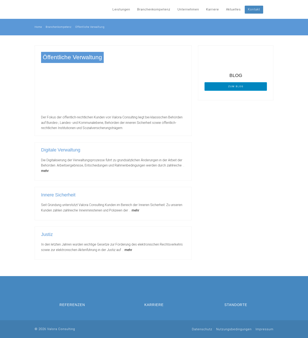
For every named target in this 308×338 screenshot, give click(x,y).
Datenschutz (202, 329)
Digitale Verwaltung (60, 149)
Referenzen (72, 305)
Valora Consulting (51, 9)
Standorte (235, 305)
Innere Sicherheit (58, 194)
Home (38, 27)
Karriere (212, 9)
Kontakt (254, 9)
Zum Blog (235, 86)
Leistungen (121, 9)
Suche (269, 9)
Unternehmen (188, 9)
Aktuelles (233, 9)
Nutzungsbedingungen (234, 329)
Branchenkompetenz (153, 9)
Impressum (264, 329)
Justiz (47, 234)
